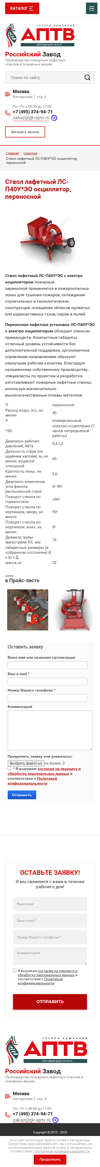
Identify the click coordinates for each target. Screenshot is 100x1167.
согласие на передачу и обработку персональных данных (47, 973)
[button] (25, 131)
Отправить (22, 795)
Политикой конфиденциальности (40, 981)
